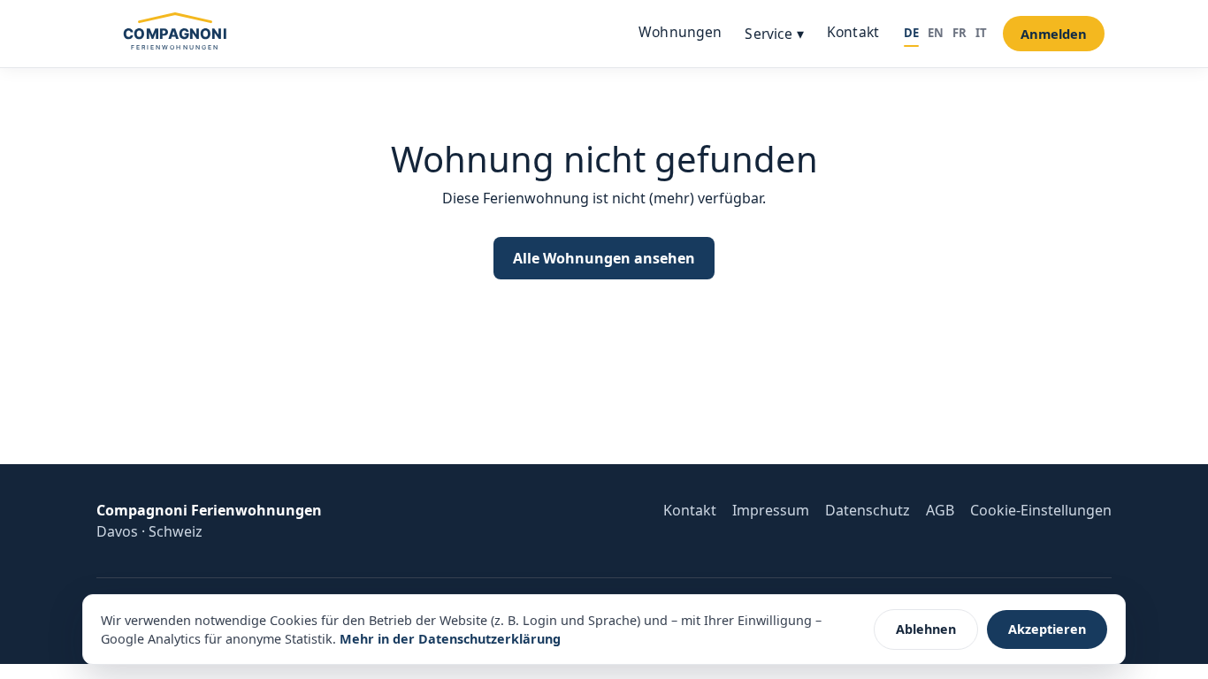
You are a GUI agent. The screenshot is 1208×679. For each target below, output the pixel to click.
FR (959, 33)
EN (936, 33)
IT (981, 33)
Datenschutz (867, 510)
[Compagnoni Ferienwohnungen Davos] (175, 34)
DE (911, 33)
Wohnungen (680, 32)
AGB (940, 510)
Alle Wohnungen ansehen (604, 258)
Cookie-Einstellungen (1041, 510)
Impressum (770, 510)
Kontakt (853, 32)
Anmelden (1054, 33)
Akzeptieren (1047, 629)
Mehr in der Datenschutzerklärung (450, 638)
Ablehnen (926, 629)
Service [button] (774, 33)
